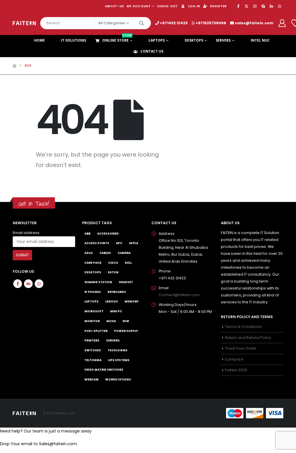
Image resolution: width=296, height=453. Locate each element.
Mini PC (116, 311)
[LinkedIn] (271, 6)
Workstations (118, 379)
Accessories (108, 233)
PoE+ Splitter (96, 331)
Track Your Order (240, 348)
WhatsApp (39, 283)
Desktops (194, 40)
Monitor (92, 321)
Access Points (96, 243)
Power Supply (126, 331)
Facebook (17, 283)
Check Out (167, 6)
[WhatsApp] (279, 6)
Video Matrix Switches (103, 369)
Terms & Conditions (243, 326)
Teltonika (92, 360)
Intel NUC (260, 40)
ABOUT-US (114, 6)
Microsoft (93, 311)
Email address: (26, 232)
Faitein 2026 (236, 369)
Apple (133, 243)
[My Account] (282, 23)
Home (39, 40)
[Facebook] (238, 6)
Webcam (91, 379)
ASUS (88, 253)
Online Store (117, 39)
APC (119, 243)
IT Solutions (73, 40)
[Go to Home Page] (14, 65)
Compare (234, 359)
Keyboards (117, 292)
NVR (126, 321)
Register (218, 6)
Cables (105, 253)
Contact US (151, 51)
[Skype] (263, 6)
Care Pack (92, 263)
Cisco (113, 263)
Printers (91, 340)
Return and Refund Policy (248, 337)
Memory (131, 301)
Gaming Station (98, 282)
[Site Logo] (24, 23)
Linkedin (28, 283)
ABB (87, 233)
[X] (246, 6)
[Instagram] (255, 6)
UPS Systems (119, 360)
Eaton (113, 272)
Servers (223, 40)
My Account (139, 6)
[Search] (142, 23)
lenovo (111, 301)
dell (128, 263)
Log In (194, 6)
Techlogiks (117, 350)
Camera (124, 253)
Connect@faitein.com (179, 294)
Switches (92, 350)
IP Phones (92, 292)
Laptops (157, 40)
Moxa (111, 321)
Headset (126, 282)
